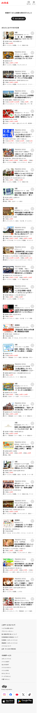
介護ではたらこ (6, 679)
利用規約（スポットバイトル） (10, 640)
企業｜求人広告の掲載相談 (9, 649)
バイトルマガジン (6, 667)
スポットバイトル (6, 658)
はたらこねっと (6, 673)
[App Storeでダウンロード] (8, 701)
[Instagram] (4, 694)
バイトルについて (6, 646)
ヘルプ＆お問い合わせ (7, 628)
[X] (23, 694)
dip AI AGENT (5, 664)
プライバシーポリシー (7, 631)
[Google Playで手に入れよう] (25, 701)
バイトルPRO (5, 670)
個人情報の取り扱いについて (9, 634)
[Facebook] (10, 694)
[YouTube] (17, 694)
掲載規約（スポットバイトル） (10, 643)
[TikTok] (29, 694)
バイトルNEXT (5, 661)
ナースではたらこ (6, 676)
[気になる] (32, 33)
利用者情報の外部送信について (10, 637)
